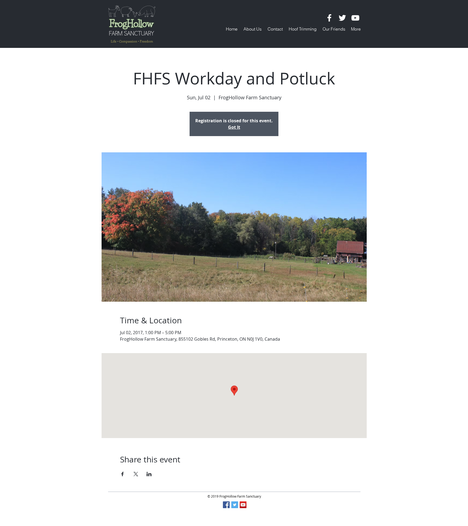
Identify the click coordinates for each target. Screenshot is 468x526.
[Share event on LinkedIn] (149, 474)
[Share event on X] (135, 474)
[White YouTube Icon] (355, 18)
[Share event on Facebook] (122, 474)
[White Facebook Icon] (329, 18)
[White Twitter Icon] (342, 18)
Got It (234, 127)
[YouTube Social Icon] (243, 504)
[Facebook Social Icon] (226, 504)
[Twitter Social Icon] (234, 504)
